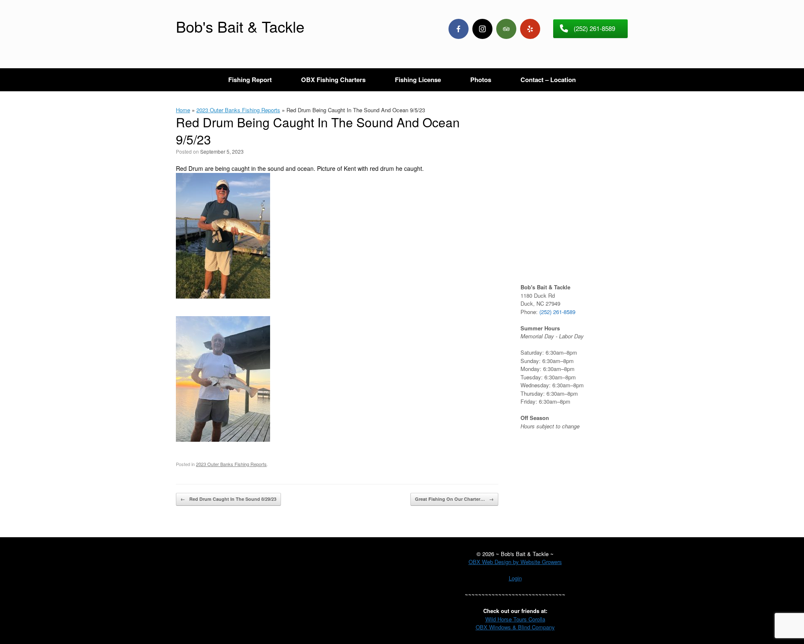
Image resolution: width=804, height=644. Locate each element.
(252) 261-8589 (557, 312)
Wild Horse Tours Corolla (515, 619)
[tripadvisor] (506, 29)
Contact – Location (548, 79)
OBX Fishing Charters (333, 79)
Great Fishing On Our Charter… (454, 499)
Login (515, 578)
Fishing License (418, 79)
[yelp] (530, 29)
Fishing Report (250, 79)
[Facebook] (458, 29)
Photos (480, 79)
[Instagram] (482, 29)
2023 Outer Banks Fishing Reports (238, 110)
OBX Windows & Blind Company (515, 627)
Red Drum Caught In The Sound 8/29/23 (228, 499)
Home (183, 110)
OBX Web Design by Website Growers (515, 562)
